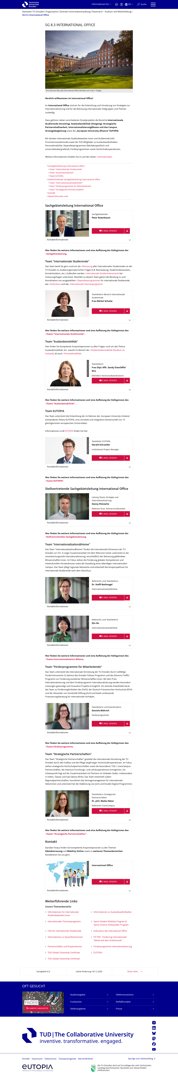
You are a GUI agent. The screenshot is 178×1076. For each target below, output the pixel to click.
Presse (119, 1009)
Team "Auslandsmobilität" (62, 173)
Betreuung (87, 267)
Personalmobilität (72, 354)
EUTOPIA (69, 431)
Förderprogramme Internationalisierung (113, 947)
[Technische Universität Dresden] (30, 4)
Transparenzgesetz (67, 1059)
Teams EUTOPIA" (54, 481)
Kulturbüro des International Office (110, 931)
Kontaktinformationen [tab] (57, 240)
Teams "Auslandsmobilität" (60, 404)
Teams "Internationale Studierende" (65, 334)
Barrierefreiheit (85, 1059)
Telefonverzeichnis (125, 995)
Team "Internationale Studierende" (66, 169)
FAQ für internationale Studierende (64, 931)
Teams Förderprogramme (59, 747)
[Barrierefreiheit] (121, 4)
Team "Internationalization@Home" (66, 183)
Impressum (37, 1059)
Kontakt (51, 193)
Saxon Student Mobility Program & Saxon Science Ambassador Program (111, 923)
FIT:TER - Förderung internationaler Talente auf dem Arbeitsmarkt (110, 939)
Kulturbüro (55, 284)
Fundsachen (76, 1002)
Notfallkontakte (123, 1002)
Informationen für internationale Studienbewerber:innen (63, 914)
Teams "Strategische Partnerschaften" (66, 834)
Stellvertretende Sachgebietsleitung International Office (74, 180)
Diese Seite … (133, 972)
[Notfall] (116, 4)
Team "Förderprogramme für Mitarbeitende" (70, 186)
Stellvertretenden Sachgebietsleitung (66, 537)
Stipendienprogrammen (88, 281)
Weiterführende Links (58, 196)
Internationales (105, 157)
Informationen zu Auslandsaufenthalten (113, 912)
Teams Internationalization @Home (64, 659)
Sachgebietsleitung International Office (66, 166)
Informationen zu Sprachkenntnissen (65, 937)
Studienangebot (77, 995)
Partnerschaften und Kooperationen (65, 947)
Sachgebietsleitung (56, 254)
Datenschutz (50, 1059)
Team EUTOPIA (56, 176)
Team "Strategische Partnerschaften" (67, 190)
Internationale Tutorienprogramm (86, 284)
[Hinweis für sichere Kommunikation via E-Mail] (127, 231)
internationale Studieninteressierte (102, 274)
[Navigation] (153, 4)
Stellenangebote (78, 1009)
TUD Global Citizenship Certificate (64, 953)
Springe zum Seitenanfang (140, 1059)
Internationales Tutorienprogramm (64, 922)
